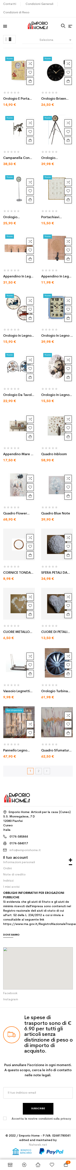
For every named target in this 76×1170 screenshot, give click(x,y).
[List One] (6, 39)
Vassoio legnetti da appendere (16, 692)
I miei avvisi (11, 887)
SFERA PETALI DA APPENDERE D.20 (54, 573)
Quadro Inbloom (54, 454)
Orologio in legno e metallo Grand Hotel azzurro (56, 336)
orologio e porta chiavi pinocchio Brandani (16, 99)
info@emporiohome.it (25, 850)
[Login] (24, 1165)
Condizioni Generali (39, 4)
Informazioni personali (19, 862)
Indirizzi (8, 880)
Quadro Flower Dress (15, 514)
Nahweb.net (38, 1145)
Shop (10, 1164)
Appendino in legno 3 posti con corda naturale (19, 277)
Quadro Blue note (55, 513)
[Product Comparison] (30, 64)
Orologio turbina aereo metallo (54, 692)
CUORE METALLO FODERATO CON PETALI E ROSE (16, 632)
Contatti (9, 4)
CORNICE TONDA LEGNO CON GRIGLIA (17, 573)
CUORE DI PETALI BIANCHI (54, 632)
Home (38, 1164)
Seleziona (56, 40)
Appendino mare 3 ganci (18, 455)
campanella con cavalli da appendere (16, 158)
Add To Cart (30, 81)
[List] (10, 39)
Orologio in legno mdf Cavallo (55, 395)
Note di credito (14, 874)
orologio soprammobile (15, 218)
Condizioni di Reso (16, 12)
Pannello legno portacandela (15, 751)
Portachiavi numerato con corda (53, 218)
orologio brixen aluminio (53, 99)
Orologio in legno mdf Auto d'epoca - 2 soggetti (18, 336)
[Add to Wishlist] (30, 72)
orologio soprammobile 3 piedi (54, 158)
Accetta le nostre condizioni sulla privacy (41, 1118)
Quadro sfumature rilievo (56, 751)
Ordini (7, 868)
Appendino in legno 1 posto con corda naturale (57, 277)
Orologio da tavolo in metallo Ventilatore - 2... (18, 395)
